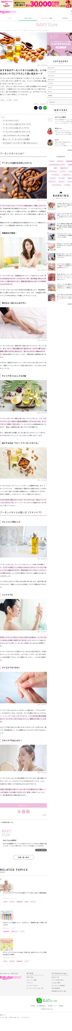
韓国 (55, 168)
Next (44, 815)
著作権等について (52, 1006)
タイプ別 (67, 185)
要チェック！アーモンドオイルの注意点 (16, 139)
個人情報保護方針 (41, 1006)
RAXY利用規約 (56, 988)
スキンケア (7, 97)
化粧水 (26, 901)
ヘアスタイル (55, 175)
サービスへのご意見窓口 (58, 985)
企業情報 (33, 1006)
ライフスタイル (56, 185)
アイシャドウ (52, 171)
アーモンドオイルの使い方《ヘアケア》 (16, 128)
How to (2, 100)
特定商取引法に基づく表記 (59, 991)
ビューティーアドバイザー (34, 988)
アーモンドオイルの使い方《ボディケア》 (17, 132)
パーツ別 (9, 100)
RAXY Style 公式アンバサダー (57, 164)
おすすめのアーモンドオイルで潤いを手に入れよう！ (21, 143)
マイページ (30, 982)
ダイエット (52, 181)
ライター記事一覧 (41, 850)
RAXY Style (28, 18)
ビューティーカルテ (32, 985)
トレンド (62, 171)
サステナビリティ (25, 1017)
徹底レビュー (15, 931)
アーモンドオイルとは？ (11, 120)
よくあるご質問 (56, 982)
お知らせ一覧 (55, 977)
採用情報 (61, 1006)
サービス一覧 (3, 1017)
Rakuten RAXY (8, 12)
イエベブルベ (66, 175)
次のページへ (23, 805)
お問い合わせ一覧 (14, 1017)
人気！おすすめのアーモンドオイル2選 (16, 135)
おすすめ (12, 901)
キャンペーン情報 (47, 18)
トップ (9, 18)
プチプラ (52, 178)
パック (22, 931)
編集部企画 (19, 901)
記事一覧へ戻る (23, 857)
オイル (15, 100)
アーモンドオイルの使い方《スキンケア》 (17, 124)
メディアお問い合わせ (58, 980)
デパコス (33, 901)
